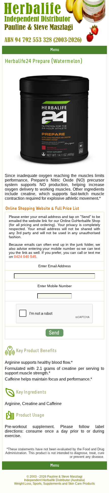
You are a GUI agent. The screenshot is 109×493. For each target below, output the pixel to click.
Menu (54, 50)
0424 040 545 (25, 257)
